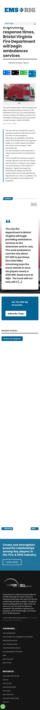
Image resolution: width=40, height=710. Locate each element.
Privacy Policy (8, 620)
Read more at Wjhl (10, 123)
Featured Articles (15, 63)
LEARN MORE (12, 562)
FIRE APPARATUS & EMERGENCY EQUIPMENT (18, 637)
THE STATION (7, 683)
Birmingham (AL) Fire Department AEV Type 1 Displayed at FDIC (15, 505)
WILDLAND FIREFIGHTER (11, 676)
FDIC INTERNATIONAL (10, 644)
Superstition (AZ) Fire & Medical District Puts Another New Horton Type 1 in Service (19, 377)
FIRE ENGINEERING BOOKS (11, 648)
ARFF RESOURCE (8, 694)
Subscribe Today (16, 313)
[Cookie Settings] (2, 706)
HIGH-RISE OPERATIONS (11, 698)
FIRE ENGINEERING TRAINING (12, 652)
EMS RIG (5, 680)
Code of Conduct (32, 618)
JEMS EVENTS (7, 663)
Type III (26, 63)
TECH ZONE (6, 691)
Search (33, 204)
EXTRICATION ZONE (9, 687)
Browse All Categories (12, 339)
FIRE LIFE (6, 702)
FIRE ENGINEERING (9, 633)
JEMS (4, 655)
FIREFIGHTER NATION (10, 640)
